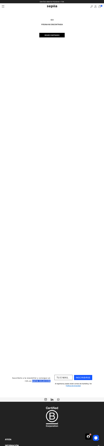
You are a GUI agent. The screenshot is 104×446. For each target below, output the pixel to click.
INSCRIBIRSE (83, 377)
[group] (52, 1)
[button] (92, 6)
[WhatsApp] (58, 399)
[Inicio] (52, 6)
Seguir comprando (52, 35)
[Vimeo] (52, 399)
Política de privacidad (73, 386)
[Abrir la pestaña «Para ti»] (88, 437)
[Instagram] (45, 399)
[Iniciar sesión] (95, 6)
